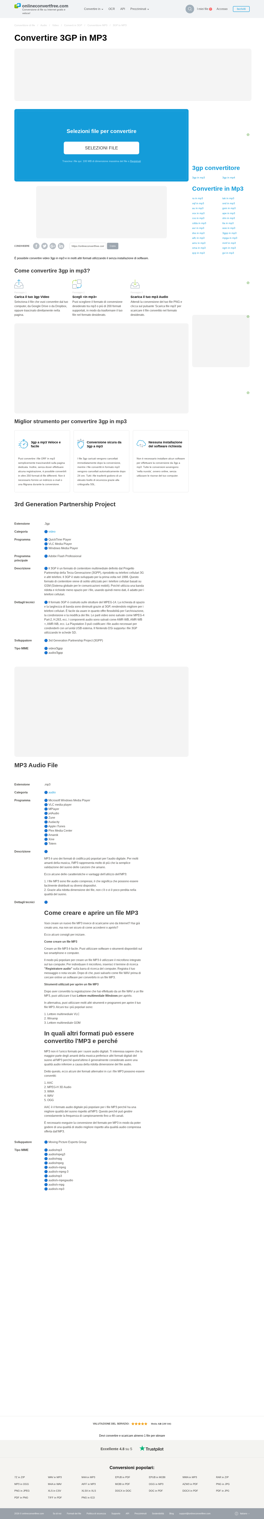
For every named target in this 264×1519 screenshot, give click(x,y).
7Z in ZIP (19, 1477)
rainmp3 (197, 198)
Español (237, 1459)
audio (52, 792)
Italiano (236, 1473)
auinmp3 (197, 208)
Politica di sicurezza (96, 1513)
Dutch (236, 1484)
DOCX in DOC (123, 1490)
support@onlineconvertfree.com (194, 1513)
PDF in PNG (21, 1497)
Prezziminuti (138, 8)
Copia (113, 246)
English (236, 1448)
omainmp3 (199, 247)
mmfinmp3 (229, 243)
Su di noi (57, 1513)
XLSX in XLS (89, 1490)
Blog (171, 1513)
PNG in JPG (223, 1484)
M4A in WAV (55, 1484)
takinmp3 (228, 198)
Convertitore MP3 (97, 25)
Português (238, 1480)
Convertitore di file (24, 25)
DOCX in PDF (190, 1490)
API (122, 8)
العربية (236, 1455)
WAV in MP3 (55, 1477)
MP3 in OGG (21, 1484)
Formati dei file (74, 1513)
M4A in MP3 (88, 1477)
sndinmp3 (228, 203)
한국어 (236, 1494)
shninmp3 (228, 218)
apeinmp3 (228, 213)
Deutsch (237, 1462)
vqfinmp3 (198, 203)
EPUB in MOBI (157, 1477)
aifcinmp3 (198, 237)
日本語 (236, 1470)
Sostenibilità (158, 1513)
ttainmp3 (228, 223)
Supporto (115, 1513)
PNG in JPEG (22, 1490)
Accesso (222, 8)
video (51, 531)
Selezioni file (101, 147)
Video (55, 25)
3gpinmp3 (198, 177)
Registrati (135, 161)
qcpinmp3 (198, 252)
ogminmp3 (229, 247)
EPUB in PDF (122, 1477)
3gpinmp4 (228, 177)
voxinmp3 (198, 213)
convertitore (216, 167)
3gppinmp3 (229, 233)
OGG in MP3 (156, 1484)
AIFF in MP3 (89, 1484)
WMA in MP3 (189, 1477)
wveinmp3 (228, 228)
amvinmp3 (198, 243)
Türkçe (236, 1487)
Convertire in (92, 8)
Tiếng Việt (238, 1477)
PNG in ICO (88, 1497)
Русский (237, 1452)
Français (237, 1466)
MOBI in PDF (122, 1484)
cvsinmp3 (198, 218)
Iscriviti (241, 8)
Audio (43, 25)
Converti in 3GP (73, 25)
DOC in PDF (156, 1490)
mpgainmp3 (229, 237)
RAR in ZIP (222, 1477)
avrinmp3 (198, 228)
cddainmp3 (199, 223)
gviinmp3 (228, 252)
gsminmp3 (229, 208)
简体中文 (237, 1491)
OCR (111, 8)
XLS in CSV (54, 1490)
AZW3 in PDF (190, 1484)
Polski (236, 1498)
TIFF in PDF (55, 1497)
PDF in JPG (222, 1490)
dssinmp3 (198, 233)
